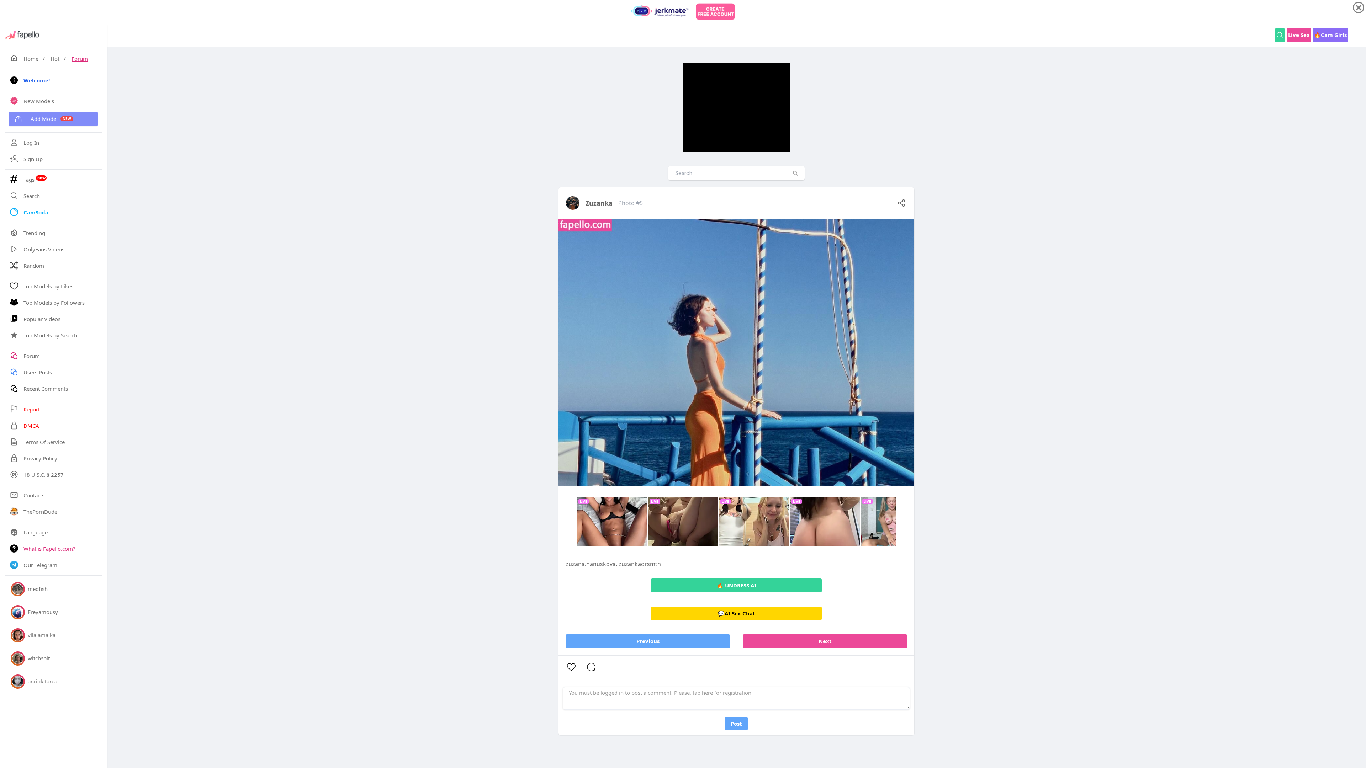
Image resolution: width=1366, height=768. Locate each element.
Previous (648, 641)
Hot (55, 58)
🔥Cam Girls (1330, 34)
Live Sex (1299, 34)
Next (825, 641)
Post (736, 723)
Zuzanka (599, 203)
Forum (80, 58)
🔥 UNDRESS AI (736, 585)
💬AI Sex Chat (736, 613)
